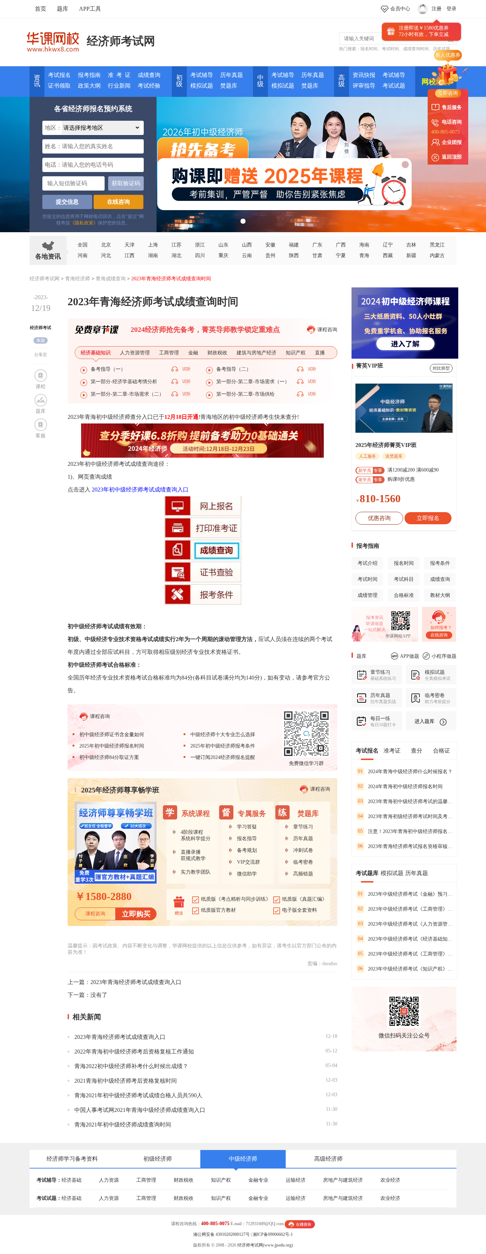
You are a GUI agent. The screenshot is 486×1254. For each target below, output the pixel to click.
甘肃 (317, 255)
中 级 (260, 80)
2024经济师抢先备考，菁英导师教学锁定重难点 (205, 329)
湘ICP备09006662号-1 (273, 1234)
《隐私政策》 (84, 222)
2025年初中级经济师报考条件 (222, 746)
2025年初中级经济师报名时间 (111, 746)
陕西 (294, 255)
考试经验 (149, 86)
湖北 (176, 255)
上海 (153, 245)
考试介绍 (367, 563)
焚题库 (228, 86)
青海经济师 (77, 278)
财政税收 (184, 1180)
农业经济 (390, 1180)
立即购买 (136, 914)
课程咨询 (327, 329)
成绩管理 (367, 595)
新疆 (411, 255)
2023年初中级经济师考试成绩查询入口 (140, 489)
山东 (223, 245)
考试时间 (390, 48)
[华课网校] (56, 39)
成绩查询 (149, 75)
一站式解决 (374, 629)
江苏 (176, 245)
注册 (437, 8)
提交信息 (67, 202)
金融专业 (258, 1180)
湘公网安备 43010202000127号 (221, 1234)
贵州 (270, 255)
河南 (83, 255)
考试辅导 (201, 75)
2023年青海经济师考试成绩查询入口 (135, 982)
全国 (83, 245)
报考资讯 (374, 617)
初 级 (179, 80)
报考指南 (89, 75)
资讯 (37, 80)
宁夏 (341, 255)
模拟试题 (201, 86)
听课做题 (374, 623)
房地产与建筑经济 (343, 1180)
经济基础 (71, 1180)
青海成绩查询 (111, 278)
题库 (62, 9)
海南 (364, 245)
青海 (364, 255)
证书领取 (59, 86)
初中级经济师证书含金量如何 (111, 734)
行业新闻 (119, 86)
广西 (341, 245)
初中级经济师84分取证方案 (109, 757)
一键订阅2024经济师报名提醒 (222, 757)
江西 (129, 255)
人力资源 (109, 1180)
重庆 (223, 255)
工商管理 (146, 1180)
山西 (247, 245)
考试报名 (59, 75)
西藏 (388, 255)
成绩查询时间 (416, 48)
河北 (106, 255)
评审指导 (364, 86)
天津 (129, 245)
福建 (294, 245)
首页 (40, 9)
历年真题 (231, 75)
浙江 (200, 245)
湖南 (153, 255)
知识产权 (221, 1180)
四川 (200, 255)
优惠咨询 (379, 518)
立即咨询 (448, 93)
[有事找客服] (300, 1223)
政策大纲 (89, 86)
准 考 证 (119, 75)
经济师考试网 (121, 41)
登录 (451, 8)
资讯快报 (364, 75)
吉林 (411, 245)
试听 (186, 368)
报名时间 (368, 48)
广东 (317, 245)
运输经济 (296, 1180)
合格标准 (404, 595)
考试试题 (393, 86)
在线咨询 (118, 202)
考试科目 (404, 579)
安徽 (270, 245)
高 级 (341, 80)
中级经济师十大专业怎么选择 (222, 734)
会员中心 (400, 8)
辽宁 (388, 245)
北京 (106, 245)
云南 (247, 255)
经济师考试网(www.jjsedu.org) (265, 1245)
